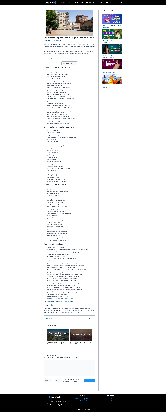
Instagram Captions (65, 2)
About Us (110, 398)
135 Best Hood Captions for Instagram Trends (61, 301)
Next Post (91, 318)
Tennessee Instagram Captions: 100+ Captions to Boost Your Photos (57, 343)
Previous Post (48, 318)
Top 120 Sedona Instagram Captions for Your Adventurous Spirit (80, 343)
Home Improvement (91, 2)
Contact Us (108, 2)
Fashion (82, 2)
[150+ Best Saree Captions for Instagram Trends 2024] (112, 49)
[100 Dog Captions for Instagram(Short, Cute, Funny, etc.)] (112, 34)
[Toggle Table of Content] (74, 63)
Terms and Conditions (110, 405)
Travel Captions (50, 345)
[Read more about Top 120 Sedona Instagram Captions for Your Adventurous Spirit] (81, 335)
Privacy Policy (110, 403)
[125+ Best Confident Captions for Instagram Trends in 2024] (112, 64)
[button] (70, 2)
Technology (100, 2)
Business (76, 2)
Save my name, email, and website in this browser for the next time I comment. (72, 381)
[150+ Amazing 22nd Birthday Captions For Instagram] (112, 19)
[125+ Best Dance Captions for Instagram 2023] (112, 79)
